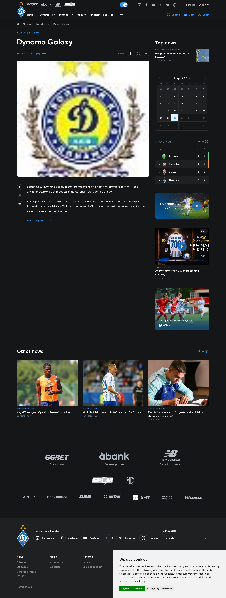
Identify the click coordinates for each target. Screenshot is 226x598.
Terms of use (24, 586)
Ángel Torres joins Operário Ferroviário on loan (44, 412)
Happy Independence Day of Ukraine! (172, 55)
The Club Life (163, 267)
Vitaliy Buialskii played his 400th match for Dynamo (112, 412)
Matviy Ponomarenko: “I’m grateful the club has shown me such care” (176, 414)
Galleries (55, 566)
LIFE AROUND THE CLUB (167, 50)
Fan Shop (94, 14)
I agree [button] (125, 588)
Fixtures (87, 561)
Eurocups (22, 566)
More (201, 141)
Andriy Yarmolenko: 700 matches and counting (177, 272)
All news (21, 561)
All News (27, 24)
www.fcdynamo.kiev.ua (41, 220)
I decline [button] (138, 588)
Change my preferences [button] (159, 588)
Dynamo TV (56, 561)
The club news (42, 24)
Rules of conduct (92, 566)
